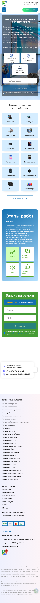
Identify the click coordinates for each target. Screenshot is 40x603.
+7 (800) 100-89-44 (30, 10)
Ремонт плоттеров (8, 431)
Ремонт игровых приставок (12, 446)
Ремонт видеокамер (9, 443)
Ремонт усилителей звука (11, 434)
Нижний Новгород (9, 496)
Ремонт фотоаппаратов (10, 452)
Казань (5, 505)
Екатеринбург (7, 502)
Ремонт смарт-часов (9, 407)
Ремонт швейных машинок (11, 470)
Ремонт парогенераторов (11, 410)
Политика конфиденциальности (13, 512)
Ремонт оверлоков (8, 467)
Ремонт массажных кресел (11, 416)
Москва (5, 508)
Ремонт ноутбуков (8, 449)
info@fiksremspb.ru (10, 546)
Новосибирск (7, 499)
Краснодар (6, 489)
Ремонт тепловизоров (10, 479)
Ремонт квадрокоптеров (11, 458)
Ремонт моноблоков (9, 464)
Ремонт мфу (6, 428)
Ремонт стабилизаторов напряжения (15, 422)
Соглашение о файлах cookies (13, 515)
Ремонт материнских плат (11, 461)
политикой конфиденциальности (15, 94)
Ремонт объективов (9, 455)
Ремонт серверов (8, 425)
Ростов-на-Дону (8, 492)
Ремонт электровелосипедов (12, 473)
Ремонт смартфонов (9, 404)
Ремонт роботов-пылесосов (12, 413)
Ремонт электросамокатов (11, 476)
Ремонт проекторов (9, 440)
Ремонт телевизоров (9, 437)
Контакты (6, 532)
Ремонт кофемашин (9, 419)
